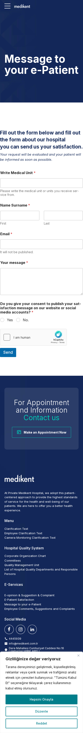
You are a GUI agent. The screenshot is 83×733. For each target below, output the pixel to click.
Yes (10, 320)
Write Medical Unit (18, 173)
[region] (41, 692)
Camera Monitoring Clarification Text (30, 537)
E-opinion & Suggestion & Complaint (29, 595)
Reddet (41, 723)
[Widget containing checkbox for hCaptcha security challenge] (33, 337)
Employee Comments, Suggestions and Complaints (39, 608)
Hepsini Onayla (41, 699)
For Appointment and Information (41, 410)
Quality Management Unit (21, 565)
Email (6, 234)
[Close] (78, 655)
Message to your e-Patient (22, 604)
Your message (14, 263)
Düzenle (41, 711)
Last (47, 223)
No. (26, 320)
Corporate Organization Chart (25, 556)
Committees (12, 560)
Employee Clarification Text (23, 533)
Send (8, 352)
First (3, 223)
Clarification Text (16, 528)
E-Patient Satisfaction (19, 599)
